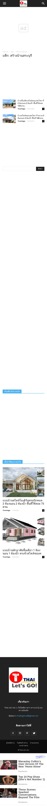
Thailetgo (21, 109)
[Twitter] (34, 733)
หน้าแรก (5, 52)
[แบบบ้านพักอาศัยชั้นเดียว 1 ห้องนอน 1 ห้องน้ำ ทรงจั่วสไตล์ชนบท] (23, 532)
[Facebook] (13, 733)
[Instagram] (20, 733)
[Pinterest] (27, 733)
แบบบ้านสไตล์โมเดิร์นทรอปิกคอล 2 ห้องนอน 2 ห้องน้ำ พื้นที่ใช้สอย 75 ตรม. (23, 503)
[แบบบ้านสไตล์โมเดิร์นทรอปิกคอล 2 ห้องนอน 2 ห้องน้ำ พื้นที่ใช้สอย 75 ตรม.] (23, 482)
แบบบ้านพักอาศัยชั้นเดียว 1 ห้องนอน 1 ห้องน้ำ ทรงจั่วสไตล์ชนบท (22, 552)
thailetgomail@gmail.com (27, 716)
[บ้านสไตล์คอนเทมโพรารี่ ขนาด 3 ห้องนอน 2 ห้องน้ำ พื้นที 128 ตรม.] (9, 118)
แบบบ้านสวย (23, 745)
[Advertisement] (23, 79)
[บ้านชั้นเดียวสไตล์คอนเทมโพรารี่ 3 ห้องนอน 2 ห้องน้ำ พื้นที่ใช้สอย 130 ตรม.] (9, 103)
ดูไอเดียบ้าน (10, 743)
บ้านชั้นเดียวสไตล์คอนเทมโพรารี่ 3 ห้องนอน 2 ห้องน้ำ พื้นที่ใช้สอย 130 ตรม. (31, 103)
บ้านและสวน (34, 743)
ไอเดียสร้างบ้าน (22, 743)
